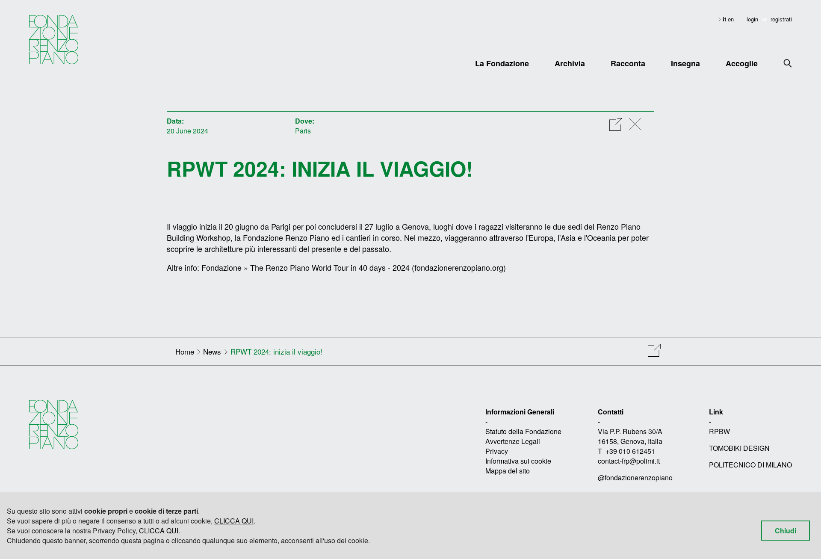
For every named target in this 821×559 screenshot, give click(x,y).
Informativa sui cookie (518, 461)
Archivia (570, 63)
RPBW (719, 431)
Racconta (628, 63)
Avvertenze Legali (512, 441)
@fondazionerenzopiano (635, 477)
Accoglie (742, 63)
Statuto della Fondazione (523, 431)
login (752, 19)
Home (184, 351)
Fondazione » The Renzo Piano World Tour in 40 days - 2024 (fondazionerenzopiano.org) (353, 267)
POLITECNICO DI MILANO (750, 465)
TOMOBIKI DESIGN (739, 448)
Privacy (496, 451)
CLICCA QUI (234, 521)
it (725, 19)
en (731, 19)
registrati (781, 19)
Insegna (685, 63)
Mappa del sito (507, 471)
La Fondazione (502, 63)
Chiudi (785, 530)
